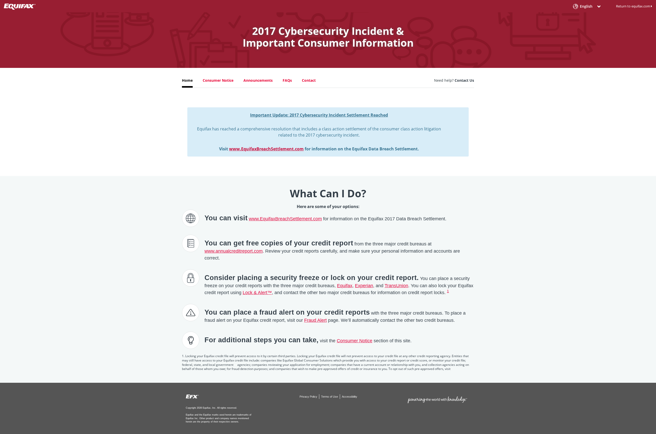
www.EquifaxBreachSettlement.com (266, 149)
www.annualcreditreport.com (233, 251)
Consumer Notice (218, 80)
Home (187, 80)
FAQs (287, 80)
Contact (309, 80)
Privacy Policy (309, 396)
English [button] (586, 6)
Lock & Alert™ (257, 292)
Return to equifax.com (633, 6)
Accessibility (349, 396)
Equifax (344, 285)
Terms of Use (330, 396)
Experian (364, 285)
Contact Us (464, 80)
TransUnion (396, 285)
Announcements (258, 80)
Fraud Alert (315, 320)
